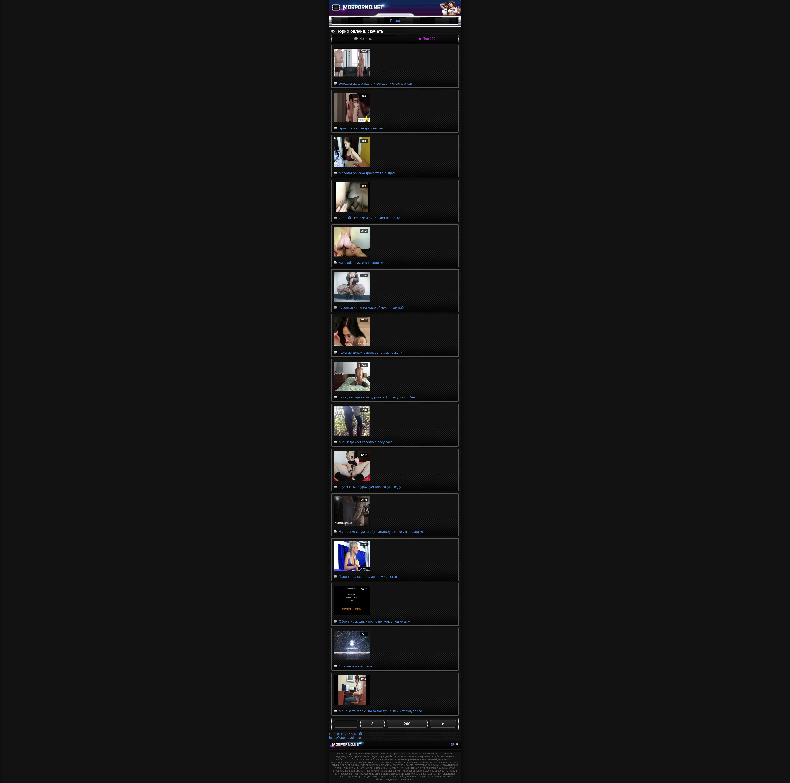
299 (407, 724)
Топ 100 (429, 39)
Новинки (366, 39)
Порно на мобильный (345, 734)
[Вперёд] (443, 723)
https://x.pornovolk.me (345, 737)
